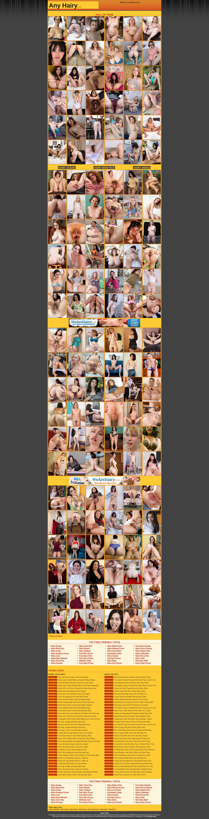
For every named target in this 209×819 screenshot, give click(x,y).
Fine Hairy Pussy (86, 658)
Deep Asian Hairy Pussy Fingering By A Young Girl (127, 738)
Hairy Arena (142, 167)
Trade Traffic (104, 813)
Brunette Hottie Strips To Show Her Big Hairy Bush (127, 722)
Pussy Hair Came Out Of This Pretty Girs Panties (126, 705)
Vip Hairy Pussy (114, 658)
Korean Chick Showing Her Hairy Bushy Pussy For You (129, 766)
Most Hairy (111, 661)
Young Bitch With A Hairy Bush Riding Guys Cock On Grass (74, 719)
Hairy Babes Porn (114, 646)
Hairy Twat (139, 658)
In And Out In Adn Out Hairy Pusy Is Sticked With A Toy (129, 744)
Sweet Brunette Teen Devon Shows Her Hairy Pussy (127, 741)
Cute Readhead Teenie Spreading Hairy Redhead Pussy (128, 769)
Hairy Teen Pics (85, 646)
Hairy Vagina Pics (142, 651)
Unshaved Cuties (114, 653)
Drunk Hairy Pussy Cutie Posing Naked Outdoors (70, 705)
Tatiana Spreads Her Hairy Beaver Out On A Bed (126, 699)
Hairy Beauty (84, 648)
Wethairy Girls (85, 661)
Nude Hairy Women (59, 658)
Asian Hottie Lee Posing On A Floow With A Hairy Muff (129, 702)
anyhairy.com (151, 816)
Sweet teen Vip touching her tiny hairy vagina (69, 694)
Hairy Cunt (55, 656)
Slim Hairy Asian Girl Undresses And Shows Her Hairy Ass (74, 713)
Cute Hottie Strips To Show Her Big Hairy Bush (70, 711)
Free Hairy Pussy (86, 663)
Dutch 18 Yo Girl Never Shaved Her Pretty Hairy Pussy (72, 688)
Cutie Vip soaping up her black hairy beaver (68, 697)
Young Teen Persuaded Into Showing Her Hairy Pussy (128, 761)
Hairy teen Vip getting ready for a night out (68, 758)
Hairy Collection (142, 653)
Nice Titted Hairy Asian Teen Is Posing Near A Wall (127, 755)
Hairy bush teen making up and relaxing (67, 691)
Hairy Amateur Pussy (60, 653)
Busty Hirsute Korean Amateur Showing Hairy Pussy (128, 677)
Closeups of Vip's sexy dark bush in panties (68, 730)
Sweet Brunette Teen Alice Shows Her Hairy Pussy (71, 683)
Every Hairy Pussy (143, 663)
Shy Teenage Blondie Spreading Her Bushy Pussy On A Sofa (74, 741)
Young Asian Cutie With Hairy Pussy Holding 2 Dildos (128, 719)
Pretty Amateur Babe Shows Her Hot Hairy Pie (126, 694)
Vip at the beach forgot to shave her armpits (68, 677)
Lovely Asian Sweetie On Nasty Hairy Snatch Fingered (128, 772)
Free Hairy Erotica (143, 646)
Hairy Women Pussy (115, 648)
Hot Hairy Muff (141, 661)
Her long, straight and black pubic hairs (67, 722)
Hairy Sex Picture (114, 663)
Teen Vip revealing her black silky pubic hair (69, 752)
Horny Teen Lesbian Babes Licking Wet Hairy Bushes (72, 680)
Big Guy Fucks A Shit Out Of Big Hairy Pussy (69, 724)
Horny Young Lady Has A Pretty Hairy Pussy (125, 691)
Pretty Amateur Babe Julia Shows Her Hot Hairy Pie (71, 702)
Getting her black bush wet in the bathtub (67, 763)
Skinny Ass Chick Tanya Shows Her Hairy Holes (126, 688)
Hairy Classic (112, 656)
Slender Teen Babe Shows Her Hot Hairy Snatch (126, 736)
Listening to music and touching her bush (67, 750)
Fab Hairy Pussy (86, 653)
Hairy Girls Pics (57, 661)
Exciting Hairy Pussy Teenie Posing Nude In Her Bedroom (130, 750)
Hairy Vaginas (85, 651)
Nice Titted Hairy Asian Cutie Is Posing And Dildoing (128, 730)
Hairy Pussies (57, 663)
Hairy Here (73, 809)
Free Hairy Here (85, 656)
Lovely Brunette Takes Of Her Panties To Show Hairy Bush (74, 755)
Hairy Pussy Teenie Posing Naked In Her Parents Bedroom (73, 685)
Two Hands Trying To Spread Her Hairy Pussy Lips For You (130, 680)
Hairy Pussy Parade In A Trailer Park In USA (125, 775)
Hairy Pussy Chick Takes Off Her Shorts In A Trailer (128, 711)
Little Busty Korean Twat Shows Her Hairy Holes (126, 683)
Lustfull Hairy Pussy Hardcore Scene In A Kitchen (71, 733)
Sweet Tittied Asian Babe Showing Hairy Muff (125, 697)
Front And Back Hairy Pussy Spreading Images (69, 699)
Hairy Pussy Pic (142, 656)
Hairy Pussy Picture (143, 648)
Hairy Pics (112, 809)
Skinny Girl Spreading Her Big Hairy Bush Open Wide (128, 713)
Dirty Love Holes (114, 651)
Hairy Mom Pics (104, 167)
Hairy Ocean (67, 167)
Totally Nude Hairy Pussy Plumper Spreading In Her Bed (73, 772)
